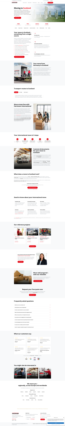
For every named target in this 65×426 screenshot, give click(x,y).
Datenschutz (37, 423)
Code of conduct (43, 423)
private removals (20, 45)
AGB (39, 423)
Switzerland (27, 395)
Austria (31, 395)
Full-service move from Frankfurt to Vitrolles (32, 236)
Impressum (59, 424)
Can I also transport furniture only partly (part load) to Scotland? (24, 319)
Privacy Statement (56, 424)
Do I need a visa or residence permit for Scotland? (22, 324)
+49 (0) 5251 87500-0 (46, 0)
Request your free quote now (19, 56)
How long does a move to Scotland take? (20, 307)
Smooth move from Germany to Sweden (20, 236)
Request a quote (17, 17)
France (22, 395)
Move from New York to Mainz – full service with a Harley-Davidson (45, 236)
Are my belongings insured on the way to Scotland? (22, 322)
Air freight (20, 92)
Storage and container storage (32, 373)
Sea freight (16, 92)
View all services (32, 246)
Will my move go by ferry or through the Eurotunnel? (22, 314)
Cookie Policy (52, 424)
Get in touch (20, 261)
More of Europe (41, 395)
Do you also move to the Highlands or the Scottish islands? (23, 317)
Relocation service (20, 373)
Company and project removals (45, 373)
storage (22, 50)
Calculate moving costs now (32, 187)
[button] (63, 417)
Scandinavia (35, 395)
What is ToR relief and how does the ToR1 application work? (23, 312)
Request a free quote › (35, 189)
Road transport (26, 92)
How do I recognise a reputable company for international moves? (24, 327)
